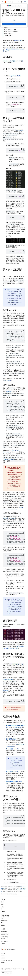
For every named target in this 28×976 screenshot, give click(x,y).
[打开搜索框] (19, 2)
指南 (2, 902)
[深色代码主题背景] (21, 85)
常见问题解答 (4, 941)
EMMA (5, 518)
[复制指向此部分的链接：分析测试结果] (18, 621)
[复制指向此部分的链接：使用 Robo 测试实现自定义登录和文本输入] (6, 660)
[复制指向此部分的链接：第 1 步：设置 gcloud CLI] (8, 72)
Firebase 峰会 (4, 920)
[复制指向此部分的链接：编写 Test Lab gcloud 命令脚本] (22, 800)
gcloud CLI (17, 40)
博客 (2, 918)
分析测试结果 (7, 380)
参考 (2, 904)
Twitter (2, 922)
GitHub (3, 911)
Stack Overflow (5, 934)
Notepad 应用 (19, 130)
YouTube (3, 925)
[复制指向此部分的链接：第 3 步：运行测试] (4, 273)
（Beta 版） (13, 749)
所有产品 (3, 963)
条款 (2, 969)
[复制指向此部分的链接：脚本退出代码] (16, 831)
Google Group (4, 936)
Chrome (3, 955)
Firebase (3, 958)
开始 (14, 24)
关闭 (14, 20)
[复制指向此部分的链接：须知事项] (14, 57)
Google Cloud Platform (6, 960)
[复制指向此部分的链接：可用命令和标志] (21, 717)
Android (3, 953)
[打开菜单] (2, 2)
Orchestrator (17, 727)
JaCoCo (12, 518)
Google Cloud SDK (14, 76)
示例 (2, 906)
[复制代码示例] (24, 85)
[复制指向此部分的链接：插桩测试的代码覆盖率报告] (22, 513)
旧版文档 (3, 943)
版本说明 (3, 939)
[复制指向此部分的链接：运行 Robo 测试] (18, 310)
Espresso (8, 392)
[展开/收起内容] (5, 37)
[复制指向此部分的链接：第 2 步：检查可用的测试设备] (14, 121)
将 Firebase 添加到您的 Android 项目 (13, 61)
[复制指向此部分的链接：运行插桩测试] (16, 385)
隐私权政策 (7, 969)
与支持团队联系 (5, 931)
